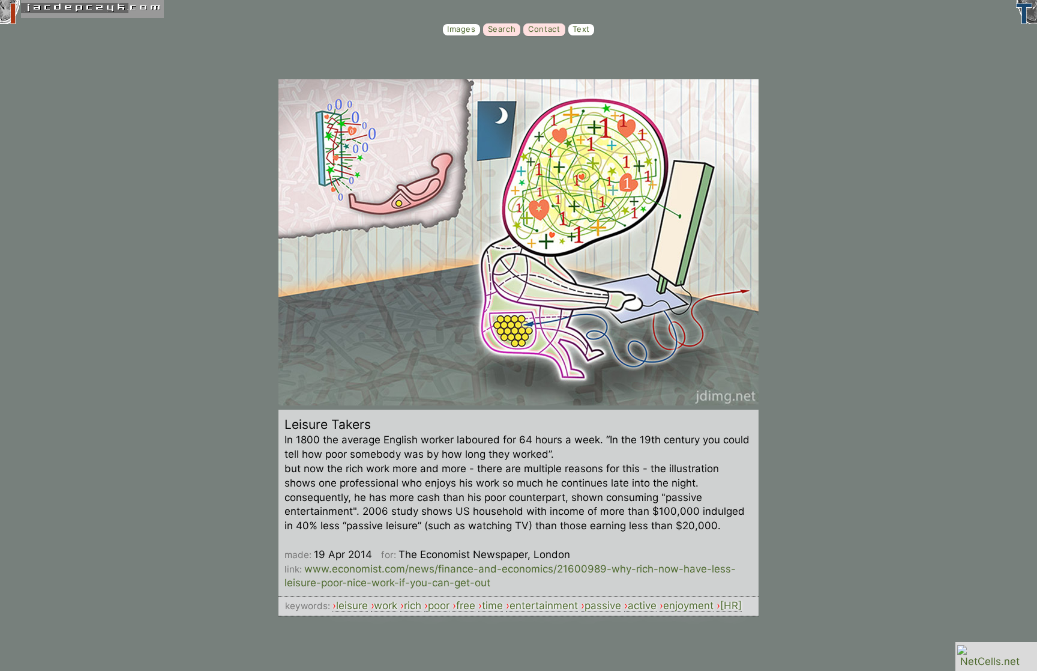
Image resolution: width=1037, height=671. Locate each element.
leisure (352, 606)
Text (581, 29)
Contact (544, 29)
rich (412, 606)
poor (438, 606)
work (385, 606)
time (492, 606)
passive (603, 606)
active (642, 606)
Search (502, 29)
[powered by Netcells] (990, 661)
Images (461, 29)
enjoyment (688, 606)
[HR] (731, 606)
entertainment (543, 606)
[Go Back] (518, 402)
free (465, 606)
